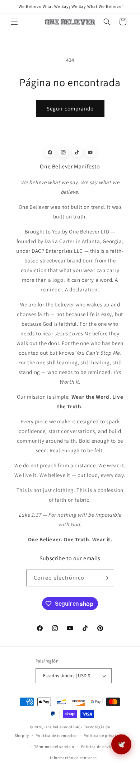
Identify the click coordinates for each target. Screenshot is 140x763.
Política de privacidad (104, 735)
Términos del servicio (54, 746)
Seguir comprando (70, 108)
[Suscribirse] (106, 578)
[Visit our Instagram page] (64, 152)
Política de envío (97, 746)
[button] (14, 22)
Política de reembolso (56, 735)
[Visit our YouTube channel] (90, 152)
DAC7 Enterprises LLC (57, 250)
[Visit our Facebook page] (50, 152)
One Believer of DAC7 (64, 726)
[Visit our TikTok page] (77, 152)
